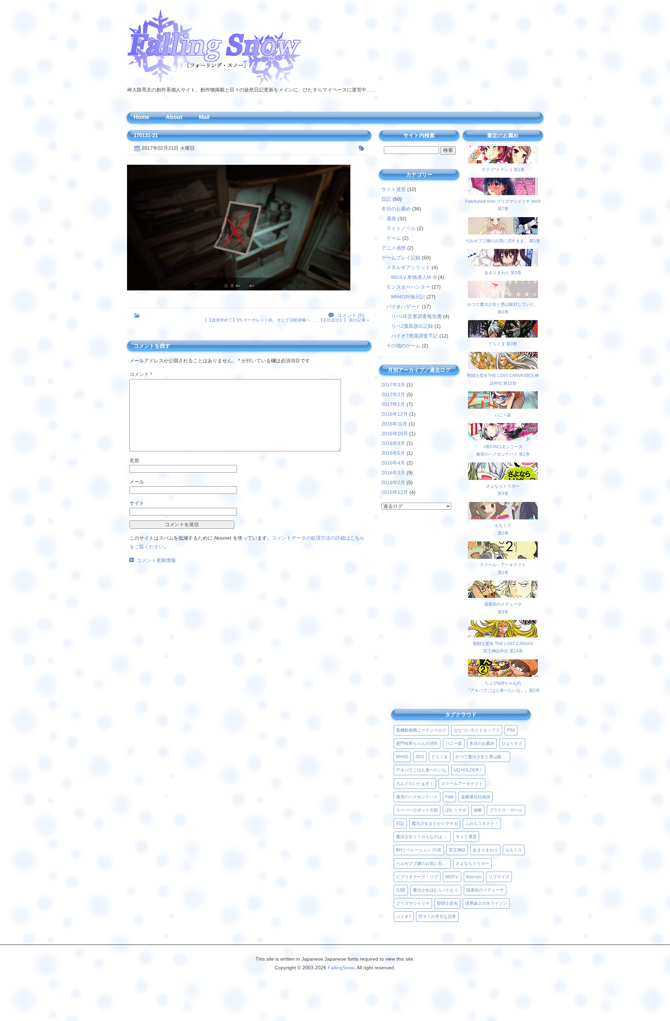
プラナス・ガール (506, 810)
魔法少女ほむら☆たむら (436, 890)
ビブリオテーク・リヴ (417, 876)
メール (136, 481)
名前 (134, 460)
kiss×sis (473, 876)
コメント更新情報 (156, 560)
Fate (449, 796)
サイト (136, 503)
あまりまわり (485, 850)
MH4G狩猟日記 (408, 296)
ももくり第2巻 (502, 529)
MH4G (402, 756)
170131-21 (146, 135)
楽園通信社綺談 (475, 796)
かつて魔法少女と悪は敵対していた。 (482, 756)
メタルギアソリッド (408, 267)
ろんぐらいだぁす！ (415, 783)
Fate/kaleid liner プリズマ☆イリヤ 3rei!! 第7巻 (503, 205)
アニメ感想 (393, 248)
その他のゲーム (403, 345)
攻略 (478, 810)
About (174, 117)
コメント (140, 374)
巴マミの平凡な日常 (437, 916)
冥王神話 (457, 850)
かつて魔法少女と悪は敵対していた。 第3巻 (502, 308)
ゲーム (393, 238)
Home (141, 117)
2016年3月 (393, 472)
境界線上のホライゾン (486, 903)
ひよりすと (512, 743)
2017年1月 (393, 404)
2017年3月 (393, 384)
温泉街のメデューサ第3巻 (503, 608)
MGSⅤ (452, 876)
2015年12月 (394, 492)
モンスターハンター (408, 287)
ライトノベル (401, 228)
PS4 (511, 730)
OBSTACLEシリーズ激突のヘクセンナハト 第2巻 (503, 450)
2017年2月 (393, 394)
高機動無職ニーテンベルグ (421, 730)
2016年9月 (393, 443)
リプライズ (499, 876)
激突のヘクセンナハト (417, 796)
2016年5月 (393, 453)
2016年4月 (393, 463)
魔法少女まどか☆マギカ (435, 823)
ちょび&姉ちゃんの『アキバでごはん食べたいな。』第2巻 (503, 687)
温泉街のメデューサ (485, 890)
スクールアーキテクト (462, 783)
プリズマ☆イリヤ (413, 903)
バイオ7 (403, 916)
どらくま (439, 756)
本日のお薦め (396, 209)
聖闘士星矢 (447, 903)
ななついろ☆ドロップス (477, 730)
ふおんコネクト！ (482, 823)
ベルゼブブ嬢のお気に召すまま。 (423, 863)
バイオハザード (403, 306)
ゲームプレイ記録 (400, 257)
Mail (204, 117)
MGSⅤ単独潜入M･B (414, 277)
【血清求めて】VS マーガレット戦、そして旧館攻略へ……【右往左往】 (275, 320)
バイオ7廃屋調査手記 (414, 336)
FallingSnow (341, 967)
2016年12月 (394, 414)
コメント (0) (350, 315)
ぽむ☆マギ (455, 810)
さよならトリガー (472, 863)
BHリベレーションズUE (418, 850)
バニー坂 (453, 743)
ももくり (513, 850)
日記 (386, 199)
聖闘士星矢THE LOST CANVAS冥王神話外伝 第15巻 (503, 379)
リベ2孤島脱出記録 (412, 326)
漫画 (391, 218)
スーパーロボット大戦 (417, 810)
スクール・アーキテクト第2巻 (503, 568)
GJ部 (400, 890)
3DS (420, 756)
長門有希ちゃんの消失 (417, 743)
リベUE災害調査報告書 (416, 316)
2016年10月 (394, 433)
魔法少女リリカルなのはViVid (423, 836)
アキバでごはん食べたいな (421, 770)
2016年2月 (393, 482)
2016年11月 (394, 424)
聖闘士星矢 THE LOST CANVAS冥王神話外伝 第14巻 (503, 647)
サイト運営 (393, 189)
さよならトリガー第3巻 (503, 490)
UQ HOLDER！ (468, 770)
